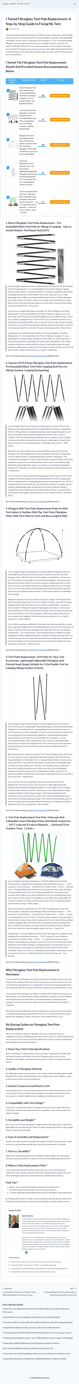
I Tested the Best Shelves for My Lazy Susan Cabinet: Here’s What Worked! (31, 1328)
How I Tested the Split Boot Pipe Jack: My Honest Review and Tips (27, 1348)
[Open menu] (75, 4)
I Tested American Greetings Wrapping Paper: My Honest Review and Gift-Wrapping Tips (39, 1268)
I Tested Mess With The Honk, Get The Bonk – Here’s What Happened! (33, 1265)
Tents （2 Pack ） (26, 828)
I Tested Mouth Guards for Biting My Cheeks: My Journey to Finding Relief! (31, 1317)
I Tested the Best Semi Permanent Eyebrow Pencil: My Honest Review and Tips (60, 1292)
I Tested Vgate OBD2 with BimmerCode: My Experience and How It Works (30, 1343)
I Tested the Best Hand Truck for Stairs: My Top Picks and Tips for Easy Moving (35, 1262)
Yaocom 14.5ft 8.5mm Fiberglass (26, 362)
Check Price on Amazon (60, 95)
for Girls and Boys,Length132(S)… (50, 515)
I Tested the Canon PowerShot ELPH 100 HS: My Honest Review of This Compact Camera (36, 1333)
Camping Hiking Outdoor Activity (24, 667)
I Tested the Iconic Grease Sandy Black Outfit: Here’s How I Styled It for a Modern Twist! (36, 1354)
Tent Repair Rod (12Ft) (36, 230)
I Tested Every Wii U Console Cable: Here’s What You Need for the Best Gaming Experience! (37, 1322)
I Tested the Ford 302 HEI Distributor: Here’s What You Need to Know (32, 1272)
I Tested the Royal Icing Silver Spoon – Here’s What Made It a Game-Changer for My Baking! (37, 1338)
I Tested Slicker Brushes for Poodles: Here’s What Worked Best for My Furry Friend (19, 1292)
